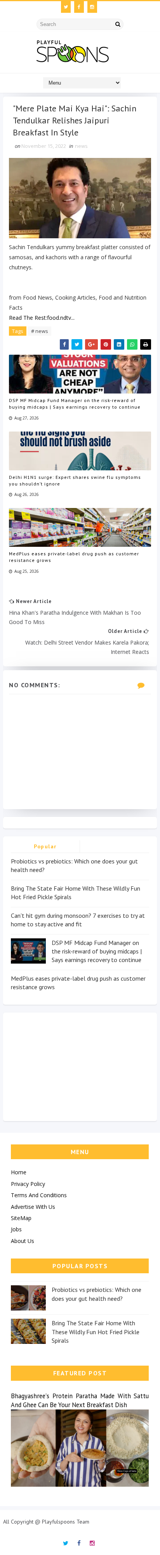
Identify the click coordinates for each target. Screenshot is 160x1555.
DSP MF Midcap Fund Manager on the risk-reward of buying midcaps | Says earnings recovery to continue (75, 403)
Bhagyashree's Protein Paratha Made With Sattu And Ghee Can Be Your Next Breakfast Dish (80, 1400)
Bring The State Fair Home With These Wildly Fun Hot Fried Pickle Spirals (95, 1331)
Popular (45, 846)
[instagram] (92, 7)
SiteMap (21, 1218)
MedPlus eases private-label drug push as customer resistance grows (74, 557)
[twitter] (66, 7)
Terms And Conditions (39, 1195)
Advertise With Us (33, 1206)
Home (18, 1172)
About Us (22, 1241)
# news (39, 331)
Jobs (16, 1229)
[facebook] (79, 7)
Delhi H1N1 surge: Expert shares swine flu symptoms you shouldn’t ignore (75, 480)
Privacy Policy (28, 1183)
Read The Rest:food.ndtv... (42, 317)
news (81, 145)
